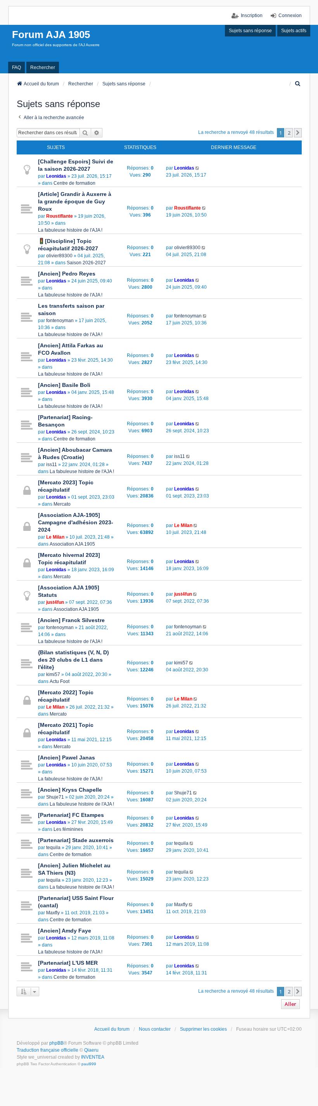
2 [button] (289, 132)
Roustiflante (59, 216)
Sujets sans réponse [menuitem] (250, 30)
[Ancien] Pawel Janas (66, 757)
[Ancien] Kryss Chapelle (70, 790)
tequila (53, 847)
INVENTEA (92, 1057)
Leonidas (56, 176)
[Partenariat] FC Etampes (71, 815)
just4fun (55, 602)
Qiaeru (91, 1050)
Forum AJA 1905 (51, 34)
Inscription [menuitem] (252, 15)
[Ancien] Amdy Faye (64, 930)
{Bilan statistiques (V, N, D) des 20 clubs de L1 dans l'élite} (73, 659)
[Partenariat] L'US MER (68, 963)
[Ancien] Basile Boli (64, 385)
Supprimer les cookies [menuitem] (203, 1029)
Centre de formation (74, 183)
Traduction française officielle (47, 1050)
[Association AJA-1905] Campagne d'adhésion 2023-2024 (75, 522)
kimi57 (53, 674)
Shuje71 (55, 797)
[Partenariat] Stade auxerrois (76, 840)
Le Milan (55, 537)
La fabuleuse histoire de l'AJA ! (70, 230)
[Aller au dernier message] (197, 168)
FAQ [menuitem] (16, 67)
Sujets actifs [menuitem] (293, 30)
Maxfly (53, 912)
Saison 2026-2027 (86, 262)
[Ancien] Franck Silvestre (71, 620)
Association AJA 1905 (72, 544)
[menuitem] (298, 83)
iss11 (51, 464)
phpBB (56, 1043)
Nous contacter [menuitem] (155, 1029)
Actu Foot (59, 681)
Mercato (62, 504)
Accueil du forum (112, 1029)
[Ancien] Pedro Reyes (66, 273)
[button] (298, 132)
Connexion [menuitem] (290, 15)
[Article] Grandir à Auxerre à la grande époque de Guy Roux (74, 201)
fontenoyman (60, 320)
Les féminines (68, 829)
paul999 (88, 1064)
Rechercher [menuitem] (42, 67)
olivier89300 (59, 255)
